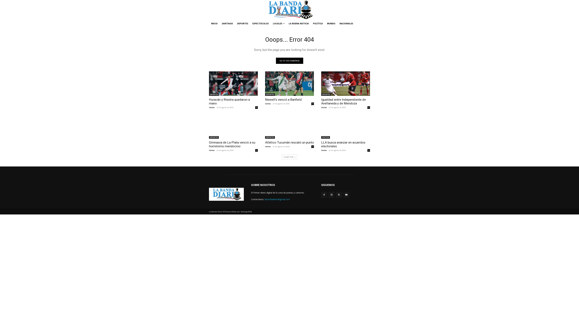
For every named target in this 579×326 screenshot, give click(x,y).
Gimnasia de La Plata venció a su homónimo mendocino (232, 144)
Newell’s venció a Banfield (283, 99)
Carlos (212, 107)
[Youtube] (346, 195)
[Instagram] (331, 195)
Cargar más (288, 157)
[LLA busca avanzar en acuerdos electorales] (345, 126)
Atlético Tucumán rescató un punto (289, 142)
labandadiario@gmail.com (277, 199)
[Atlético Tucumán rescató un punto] (289, 126)
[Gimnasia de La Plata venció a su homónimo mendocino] (233, 126)
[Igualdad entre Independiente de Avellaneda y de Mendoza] (345, 83)
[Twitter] (339, 195)
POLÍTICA (325, 137)
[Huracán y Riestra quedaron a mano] (233, 83)
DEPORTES (214, 94)
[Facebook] (324, 195)
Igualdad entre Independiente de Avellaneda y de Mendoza (343, 101)
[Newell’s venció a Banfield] (289, 83)
